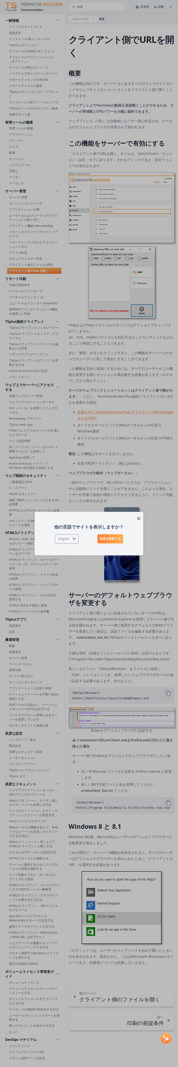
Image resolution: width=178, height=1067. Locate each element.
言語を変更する (110, 538)
